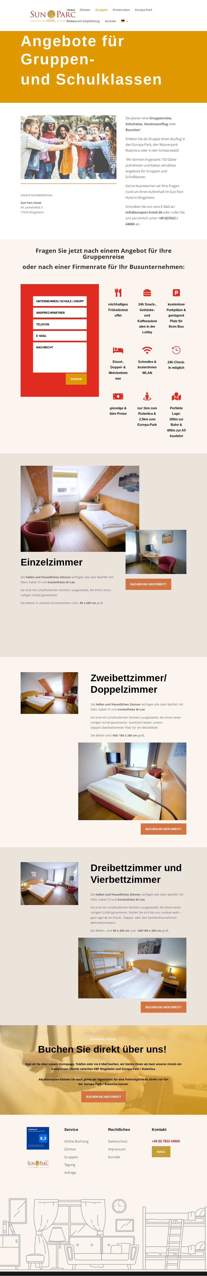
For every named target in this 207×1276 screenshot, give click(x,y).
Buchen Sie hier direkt (103, 1096)
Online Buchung (76, 1141)
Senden (76, 379)
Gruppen (101, 10)
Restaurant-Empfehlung (83, 21)
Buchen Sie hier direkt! (148, 584)
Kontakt (110, 21)
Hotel (70, 10)
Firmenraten (121, 10)
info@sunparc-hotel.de (144, 212)
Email (161, 1152)
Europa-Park (143, 10)
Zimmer (85, 10)
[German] (125, 25)
